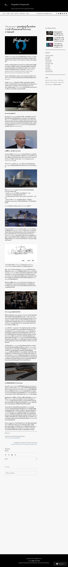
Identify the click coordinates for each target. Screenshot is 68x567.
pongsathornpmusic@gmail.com (44, 13)
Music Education (53, 82)
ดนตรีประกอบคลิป (57, 84)
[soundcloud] (62, 13)
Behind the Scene (49, 80)
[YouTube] (60, 13)
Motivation (47, 82)
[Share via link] (15, 454)
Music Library (61, 82)
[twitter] (66, 13)
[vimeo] (64, 13)
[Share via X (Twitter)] (8, 454)
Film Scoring (60, 80)
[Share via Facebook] (5, 454)
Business (55, 80)
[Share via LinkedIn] (12, 454)
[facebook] (56, 13)
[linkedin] (58, 13)
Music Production (49, 84)
